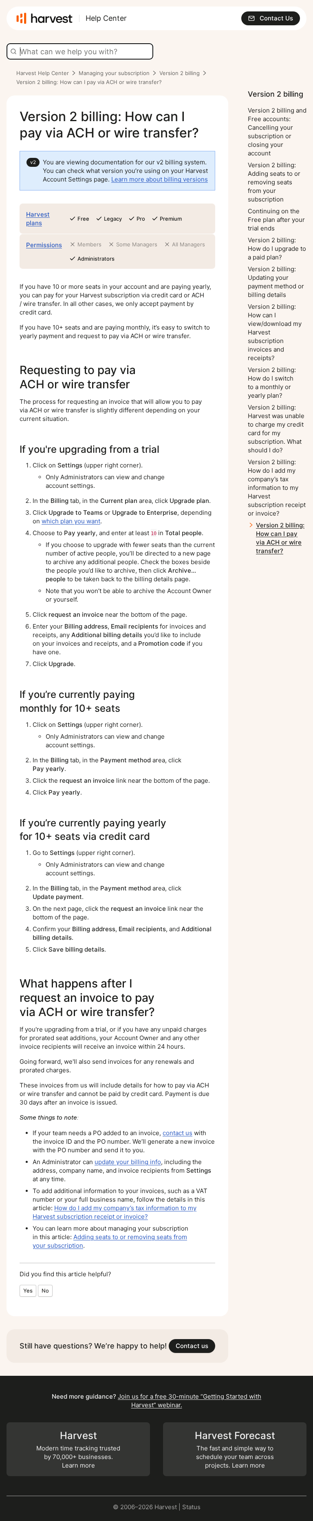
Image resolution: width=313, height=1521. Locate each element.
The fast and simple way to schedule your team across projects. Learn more (235, 1450)
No (45, 1290)
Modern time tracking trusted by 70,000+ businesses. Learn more (78, 1450)
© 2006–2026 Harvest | (147, 1507)
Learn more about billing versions (159, 179)
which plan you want (71, 521)
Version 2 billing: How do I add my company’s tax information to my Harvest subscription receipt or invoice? (277, 487)
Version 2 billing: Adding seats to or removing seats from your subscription (274, 182)
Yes (28, 1290)
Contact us (192, 1346)
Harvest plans (38, 218)
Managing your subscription (114, 73)
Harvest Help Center (42, 73)
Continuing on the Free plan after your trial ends (276, 219)
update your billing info (128, 1162)
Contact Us (276, 18)
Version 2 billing (179, 73)
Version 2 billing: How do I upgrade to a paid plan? (277, 248)
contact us (177, 1133)
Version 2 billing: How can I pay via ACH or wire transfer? (280, 538)
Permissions (44, 245)
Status (191, 1507)
